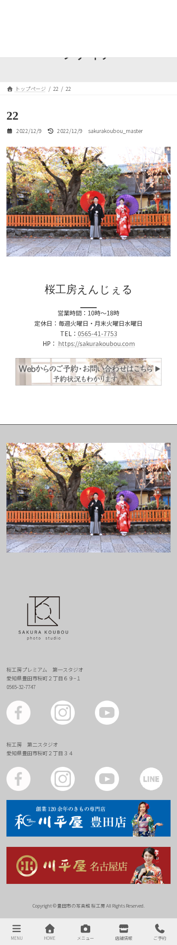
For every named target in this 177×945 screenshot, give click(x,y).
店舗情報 (123, 938)
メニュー (85, 938)
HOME (49, 938)
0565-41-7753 (97, 333)
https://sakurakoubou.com (96, 343)
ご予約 (159, 938)
